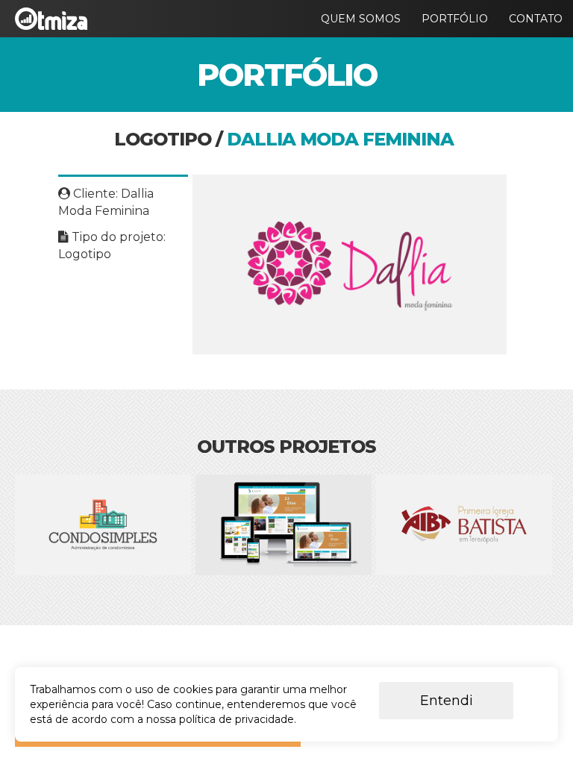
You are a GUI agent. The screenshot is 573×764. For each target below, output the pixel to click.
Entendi (446, 700)
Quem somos (361, 18)
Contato (536, 18)
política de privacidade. (237, 719)
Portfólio (455, 18)
